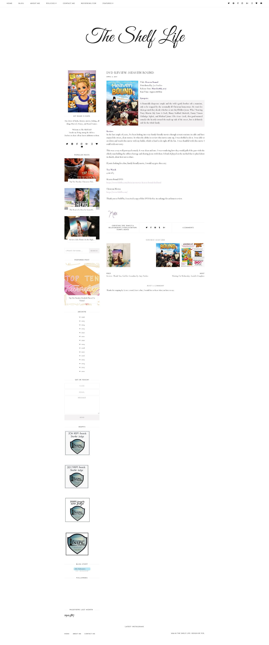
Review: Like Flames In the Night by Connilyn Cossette (82, 240)
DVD (123, 225)
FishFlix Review (129, 227)
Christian (116, 225)
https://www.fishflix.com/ (117, 192)
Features (107, 3)
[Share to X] (147, 227)
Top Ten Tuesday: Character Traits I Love (82, 182)
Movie (126, 229)
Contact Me (69, 3)
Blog (21, 3)
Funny (120, 229)
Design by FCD (198, 633)
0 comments (188, 227)
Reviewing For (88, 3)
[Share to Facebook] (151, 227)
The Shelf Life (183, 633)
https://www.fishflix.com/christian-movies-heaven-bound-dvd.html (133, 182)
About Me (35, 3)
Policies (50, 3)
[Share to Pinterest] (155, 227)
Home (9, 3)
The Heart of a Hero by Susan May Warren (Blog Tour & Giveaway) (82, 210)
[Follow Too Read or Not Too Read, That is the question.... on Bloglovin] (81, 569)
